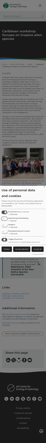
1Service (12, 221)
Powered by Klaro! (38, 254)
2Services (12, 214)
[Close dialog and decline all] (44, 187)
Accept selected (21, 249)
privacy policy (7, 206)
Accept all (37, 249)
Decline (7, 249)
